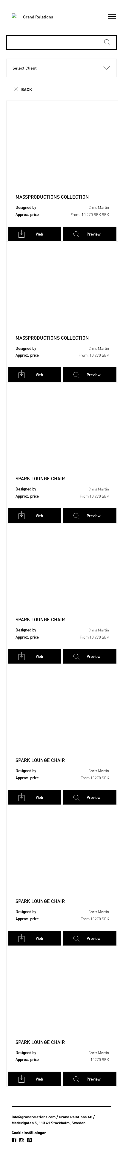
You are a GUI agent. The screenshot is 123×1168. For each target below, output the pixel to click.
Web (39, 233)
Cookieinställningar (29, 1132)
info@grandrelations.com (34, 1116)
